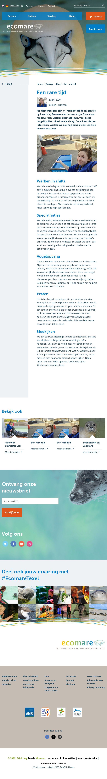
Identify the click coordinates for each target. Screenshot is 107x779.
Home (40, 84)
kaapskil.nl (69, 758)
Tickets (97, 16)
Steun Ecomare (9, 676)
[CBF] (46, 712)
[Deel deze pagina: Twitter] (53, 737)
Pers (46, 676)
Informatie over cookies (95, 682)
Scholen (41, 6)
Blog (58, 84)
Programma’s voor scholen (51, 689)
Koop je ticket (9, 680)
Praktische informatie (28, 686)
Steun (72, 16)
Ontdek (32, 16)
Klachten (70, 684)
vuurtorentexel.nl (88, 758)
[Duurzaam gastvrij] (61, 712)
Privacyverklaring (96, 687)
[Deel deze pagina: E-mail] (60, 737)
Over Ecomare (94, 676)
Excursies (30, 6)
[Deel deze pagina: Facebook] (47, 737)
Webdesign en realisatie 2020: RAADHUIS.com (53, 767)
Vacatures (71, 676)
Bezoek (12, 16)
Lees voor (14, 5)
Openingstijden (31, 680)
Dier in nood (95, 29)
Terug (8, 83)
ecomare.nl (54, 758)
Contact (51, 6)
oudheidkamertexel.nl (53, 763)
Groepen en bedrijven (50, 682)
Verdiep (52, 16)
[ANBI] (30, 712)
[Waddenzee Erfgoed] (77, 712)
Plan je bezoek (30, 676)
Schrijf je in (12, 512)
